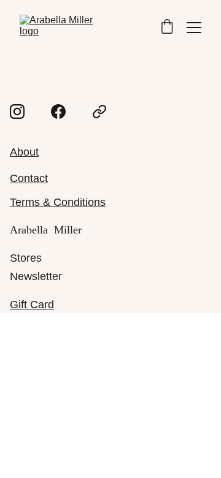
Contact (29, 178)
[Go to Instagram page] (17, 111)
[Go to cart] (167, 27)
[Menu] (194, 27)
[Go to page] (99, 111)
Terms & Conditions (58, 202)
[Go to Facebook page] (58, 111)
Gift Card (32, 304)
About (24, 152)
